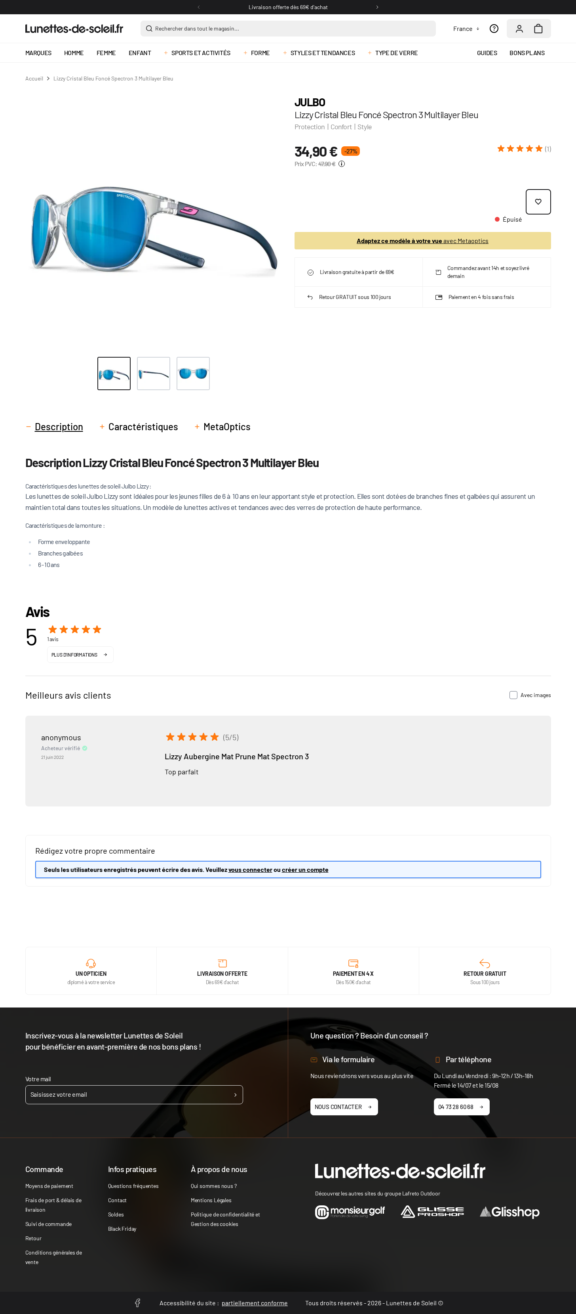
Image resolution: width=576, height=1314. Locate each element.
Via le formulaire (348, 1059)
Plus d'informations (74, 654)
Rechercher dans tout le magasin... (197, 28)
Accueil (34, 78)
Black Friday (122, 1228)
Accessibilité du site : (224, 1302)
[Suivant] (377, 7)
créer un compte (305, 869)
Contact (117, 1200)
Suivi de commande (48, 1223)
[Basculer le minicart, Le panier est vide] (538, 28)
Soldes (116, 1214)
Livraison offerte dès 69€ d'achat (288, 7)
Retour (33, 1238)
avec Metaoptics (423, 240)
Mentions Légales (211, 1200)
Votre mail (38, 1078)
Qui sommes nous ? (214, 1185)
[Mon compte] (519, 28)
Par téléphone (469, 1059)
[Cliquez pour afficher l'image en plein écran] (153, 218)
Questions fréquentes (133, 1185)
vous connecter (250, 869)
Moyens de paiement (49, 1185)
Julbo (310, 102)
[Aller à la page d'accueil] (74, 28)
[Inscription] (235, 1094)
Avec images (536, 694)
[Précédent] (198, 7)
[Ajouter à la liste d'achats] (538, 202)
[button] (524, 148)
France (463, 28)
